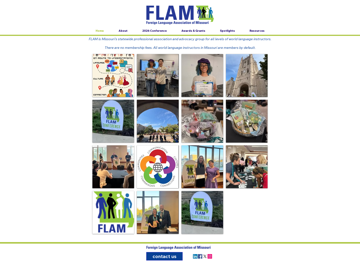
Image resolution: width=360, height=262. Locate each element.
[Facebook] (200, 256)
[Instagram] (210, 256)
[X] (205, 256)
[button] (113, 75)
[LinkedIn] (195, 256)
